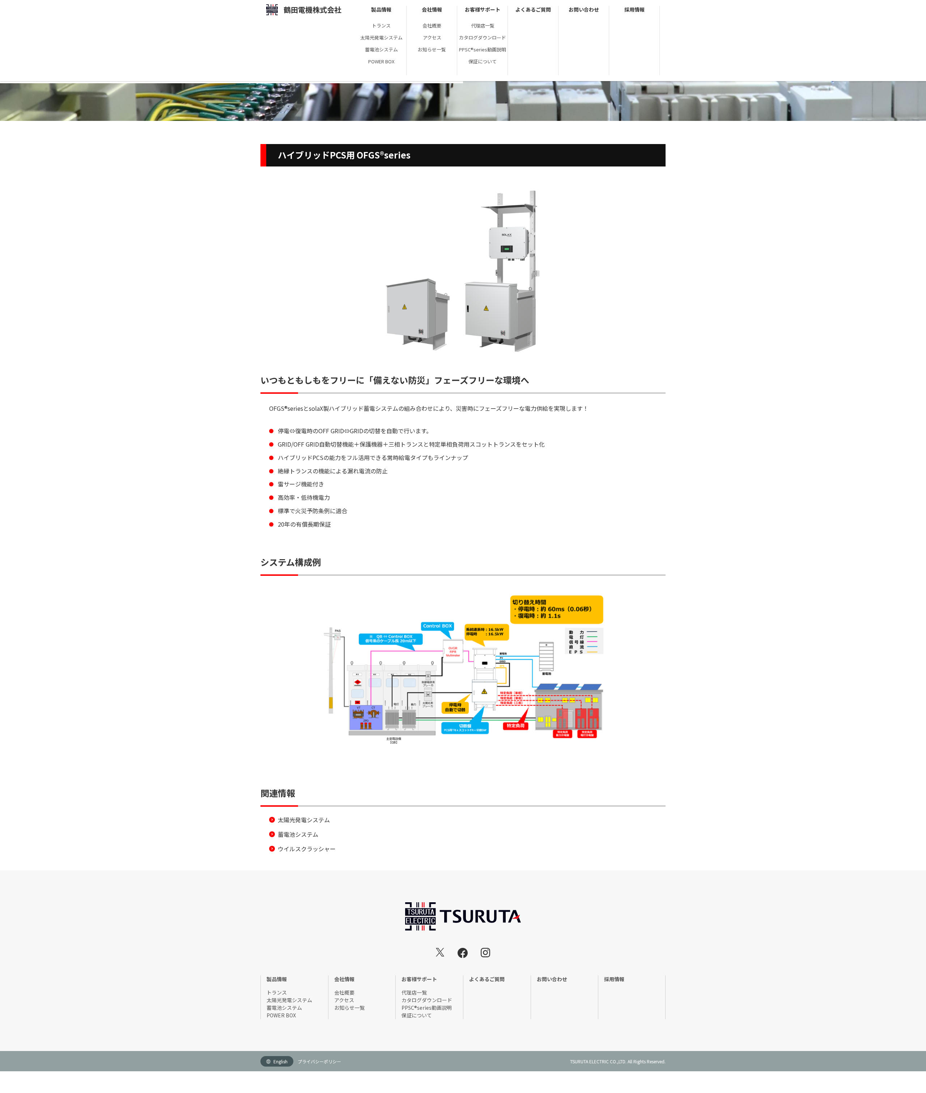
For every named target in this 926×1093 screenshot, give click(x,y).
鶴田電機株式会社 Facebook (463, 953)
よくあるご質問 (533, 9)
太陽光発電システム (381, 37)
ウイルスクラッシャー (307, 848)
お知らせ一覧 (432, 49)
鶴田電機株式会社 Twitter (440, 952)
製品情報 (381, 9)
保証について (482, 61)
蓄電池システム (381, 49)
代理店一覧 (482, 25)
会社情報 (432, 9)
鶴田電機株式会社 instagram (485, 952)
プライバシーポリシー (319, 1061)
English (280, 1061)
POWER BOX (381, 61)
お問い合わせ (584, 9)
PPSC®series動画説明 (482, 49)
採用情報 (634, 9)
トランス (381, 25)
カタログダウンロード (482, 37)
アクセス (432, 37)
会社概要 (431, 25)
